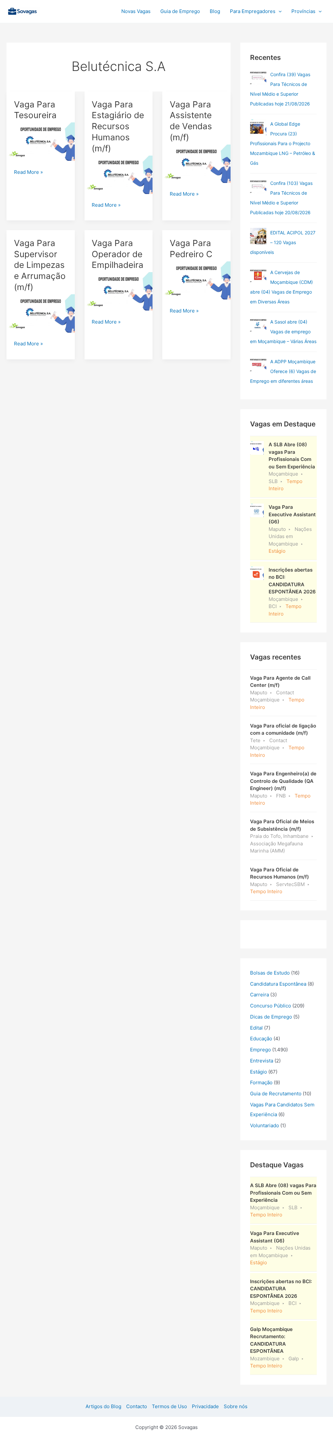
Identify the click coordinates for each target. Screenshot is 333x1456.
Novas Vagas (136, 11)
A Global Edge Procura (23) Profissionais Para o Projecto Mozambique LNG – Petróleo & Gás (282, 143)
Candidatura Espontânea (278, 984)
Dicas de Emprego (271, 1017)
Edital (256, 1028)
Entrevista (261, 1061)
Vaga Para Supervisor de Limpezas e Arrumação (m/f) (40, 265)
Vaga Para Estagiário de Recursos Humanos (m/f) (118, 126)
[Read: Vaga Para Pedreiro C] (196, 280)
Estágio (258, 1072)
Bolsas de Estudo (270, 973)
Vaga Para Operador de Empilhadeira (117, 254)
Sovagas (57, 10)
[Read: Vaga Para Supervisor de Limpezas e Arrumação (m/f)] (41, 313)
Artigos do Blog (103, 1406)
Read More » (28, 172)
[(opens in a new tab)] (258, 78)
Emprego (260, 1050)
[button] (278, 11)
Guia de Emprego (180, 11)
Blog (215, 11)
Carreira (259, 994)
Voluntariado (264, 1125)
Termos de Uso (169, 1406)
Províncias (303, 11)
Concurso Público (270, 1006)
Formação (261, 1082)
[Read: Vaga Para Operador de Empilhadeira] (119, 291)
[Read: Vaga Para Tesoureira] (41, 141)
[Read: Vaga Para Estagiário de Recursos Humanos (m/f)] (119, 174)
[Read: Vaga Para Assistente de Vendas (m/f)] (196, 163)
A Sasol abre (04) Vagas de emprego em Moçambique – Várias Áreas (283, 331)
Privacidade (205, 1406)
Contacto (136, 1406)
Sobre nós (235, 1406)
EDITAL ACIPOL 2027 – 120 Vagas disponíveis (282, 242)
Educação (261, 1038)
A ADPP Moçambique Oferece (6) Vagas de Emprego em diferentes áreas (283, 371)
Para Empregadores (252, 11)
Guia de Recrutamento (275, 1093)
